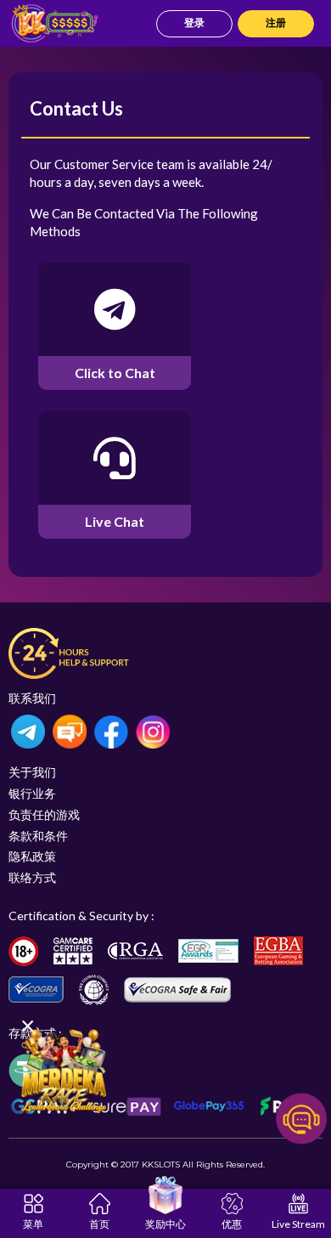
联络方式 (32, 877)
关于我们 (32, 772)
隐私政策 (32, 856)
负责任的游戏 (44, 814)
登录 (194, 22)
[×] (63, 1069)
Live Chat (114, 521)
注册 (276, 22)
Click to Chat (115, 373)
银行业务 (32, 793)
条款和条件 (38, 835)
